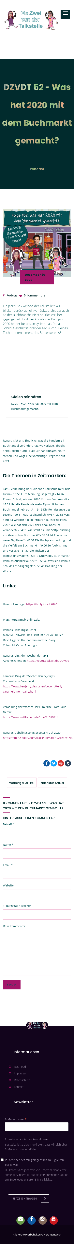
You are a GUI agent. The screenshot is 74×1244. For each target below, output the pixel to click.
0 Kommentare (34, 295)
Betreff (8, 824)
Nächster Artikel (52, 783)
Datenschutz (22, 1080)
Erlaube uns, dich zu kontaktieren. (27, 1139)
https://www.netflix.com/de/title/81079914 (30, 717)
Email (8, 865)
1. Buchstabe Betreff (17, 906)
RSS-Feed (20, 1066)
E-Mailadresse (16, 1119)
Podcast (37, 169)
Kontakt (18, 1087)
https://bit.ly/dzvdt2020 (41, 604)
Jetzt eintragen (24, 1199)
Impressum (21, 1073)
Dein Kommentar (14, 926)
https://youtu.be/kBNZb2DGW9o (48, 661)
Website (8, 885)
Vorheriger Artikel (21, 783)
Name (8, 845)
